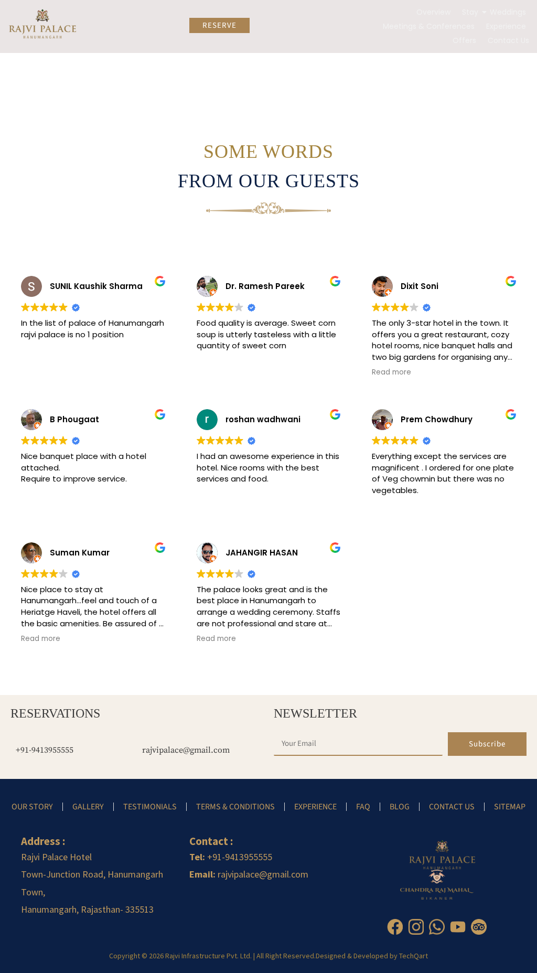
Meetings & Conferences (429, 26)
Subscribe (487, 744)
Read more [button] (391, 372)
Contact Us (508, 40)
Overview (433, 12)
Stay (470, 12)
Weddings (508, 12)
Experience (506, 26)
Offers (464, 40)
